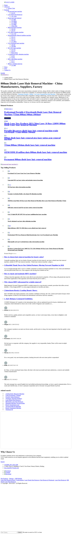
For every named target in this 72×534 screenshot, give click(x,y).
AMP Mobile (18, 478)
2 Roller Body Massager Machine (15, 394)
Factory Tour (11, 8)
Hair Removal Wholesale (47, 480)
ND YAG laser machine (14, 48)
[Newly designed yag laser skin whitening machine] (9, 219)
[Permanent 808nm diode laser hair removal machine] (5, 157)
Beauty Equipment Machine (13, 408)
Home (6, 5)
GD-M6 (13, 46)
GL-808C (14, 24)
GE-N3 (13, 29)
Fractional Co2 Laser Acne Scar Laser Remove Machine (24, 173)
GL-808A (14, 21)
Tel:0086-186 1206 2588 (11, 464)
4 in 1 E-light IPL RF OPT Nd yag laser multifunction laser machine (27, 214)
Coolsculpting (20, 480)
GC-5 (12, 60)
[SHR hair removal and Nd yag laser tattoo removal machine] (9, 205)
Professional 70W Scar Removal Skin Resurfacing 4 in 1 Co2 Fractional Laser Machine (33, 235)
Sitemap (11, 478)
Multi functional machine (15, 27)
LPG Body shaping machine (16, 32)
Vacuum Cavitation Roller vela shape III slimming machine (25, 194)
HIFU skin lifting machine (15, 59)
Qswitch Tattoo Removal (12, 397)
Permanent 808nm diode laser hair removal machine (28, 159)
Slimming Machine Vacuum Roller (15, 403)
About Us (7, 6)
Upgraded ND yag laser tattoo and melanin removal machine (25, 180)
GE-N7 (13, 30)
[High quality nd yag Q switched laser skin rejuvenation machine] (9, 239)
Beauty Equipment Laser (12, 405)
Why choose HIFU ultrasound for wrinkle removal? (23, 282)
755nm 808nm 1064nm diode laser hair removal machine (29, 145)
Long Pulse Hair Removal (15, 14)
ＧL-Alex (14, 16)
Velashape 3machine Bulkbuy (14, 398)
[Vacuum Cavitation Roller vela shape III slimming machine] (9, 191)
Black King (14, 52)
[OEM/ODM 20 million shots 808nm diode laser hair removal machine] (5, 150)
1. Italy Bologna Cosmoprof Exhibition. (18, 299)
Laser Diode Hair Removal (31, 480)
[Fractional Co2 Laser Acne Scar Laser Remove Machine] (9, 171)
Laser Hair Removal (60, 480)
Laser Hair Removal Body (8, 480)
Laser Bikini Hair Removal (13, 400)
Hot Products (4, 478)
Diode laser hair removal (14, 18)
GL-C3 (13, 40)
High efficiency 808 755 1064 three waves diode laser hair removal (27, 228)
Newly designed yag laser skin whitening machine (22, 221)
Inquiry (3, 461)
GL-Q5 (13, 49)
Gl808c (31, 94)
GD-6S (13, 45)
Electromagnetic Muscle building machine (19, 35)
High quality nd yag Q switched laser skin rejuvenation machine (26, 241)
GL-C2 (13, 38)
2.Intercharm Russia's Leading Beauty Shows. (20, 290)
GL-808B (14, 22)
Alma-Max (14, 26)
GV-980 (13, 65)
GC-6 (12, 62)
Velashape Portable (23, 94)
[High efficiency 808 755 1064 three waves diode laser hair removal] (9, 225)
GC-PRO (14, 41)
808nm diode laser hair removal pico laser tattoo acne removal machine (32, 139)
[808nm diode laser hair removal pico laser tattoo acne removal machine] (5, 135)
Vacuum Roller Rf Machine (13, 406)
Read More (7, 118)
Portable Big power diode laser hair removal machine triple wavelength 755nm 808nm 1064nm (31, 131)
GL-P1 (13, 13)
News (5, 67)
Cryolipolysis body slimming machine (18, 54)
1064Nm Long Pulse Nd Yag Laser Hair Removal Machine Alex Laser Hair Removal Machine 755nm (37, 200)
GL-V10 (13, 34)
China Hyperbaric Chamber (13, 395)
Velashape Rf (9, 409)
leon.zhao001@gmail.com (11, 468)
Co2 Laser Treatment (40, 94)
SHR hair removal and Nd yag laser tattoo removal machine (25, 207)
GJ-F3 (13, 57)
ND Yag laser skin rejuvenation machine (19, 187)
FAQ (5, 68)
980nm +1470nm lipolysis (15, 64)
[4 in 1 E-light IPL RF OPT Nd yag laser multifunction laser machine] (9, 212)
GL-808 (13, 19)
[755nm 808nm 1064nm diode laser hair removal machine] (5, 142)
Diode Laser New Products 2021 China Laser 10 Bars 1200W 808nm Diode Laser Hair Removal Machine (35, 124)
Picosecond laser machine (15, 11)
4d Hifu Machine (50, 94)
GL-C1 (13, 37)
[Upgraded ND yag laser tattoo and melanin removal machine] (9, 178)
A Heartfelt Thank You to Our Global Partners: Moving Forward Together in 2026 (34, 265)
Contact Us (7, 70)
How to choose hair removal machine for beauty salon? (24, 257)
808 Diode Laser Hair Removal (14, 401)
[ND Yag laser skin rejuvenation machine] (9, 184)
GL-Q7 (13, 51)
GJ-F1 (13, 56)
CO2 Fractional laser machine (16, 43)
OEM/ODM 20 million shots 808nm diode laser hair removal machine (35, 152)
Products (6, 10)
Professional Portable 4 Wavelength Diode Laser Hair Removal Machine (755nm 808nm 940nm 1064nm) (32, 113)
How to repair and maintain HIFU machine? (20, 274)
